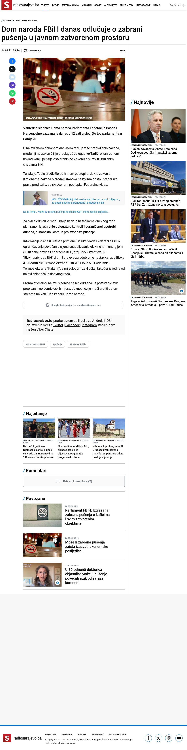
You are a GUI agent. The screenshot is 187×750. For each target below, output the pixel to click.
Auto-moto (110, 5)
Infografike (143, 5)
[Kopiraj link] (12, 101)
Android (98, 320)
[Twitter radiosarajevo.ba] (158, 738)
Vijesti (45, 5)
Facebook (72, 325)
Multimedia (126, 5)
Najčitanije (36, 413)
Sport (97, 5)
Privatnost (97, 734)
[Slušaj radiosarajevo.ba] (183, 5)
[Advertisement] (74, 377)
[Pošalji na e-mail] (12, 77)
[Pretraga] (175, 5)
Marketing (50, 734)
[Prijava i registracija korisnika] (179, 5)
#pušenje (57, 344)
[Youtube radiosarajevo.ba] (179, 738)
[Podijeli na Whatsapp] (12, 93)
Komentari (36, 470)
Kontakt (82, 734)
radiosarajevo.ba (77, 739)
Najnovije (144, 102)
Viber (40, 329)
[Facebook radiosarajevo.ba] (148, 738)
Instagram (89, 325)
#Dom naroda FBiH (35, 344)
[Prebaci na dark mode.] (171, 5)
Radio (156, 5)
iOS (108, 320)
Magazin (86, 5)
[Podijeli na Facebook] (12, 61)
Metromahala (70, 5)
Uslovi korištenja (117, 734)
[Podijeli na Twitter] (12, 69)
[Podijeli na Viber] (12, 85)
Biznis (55, 5)
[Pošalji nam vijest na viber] (168, 738)
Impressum (67, 734)
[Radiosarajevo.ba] (22, 738)
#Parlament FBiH (78, 344)
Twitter (58, 325)
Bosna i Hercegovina (25, 20)
